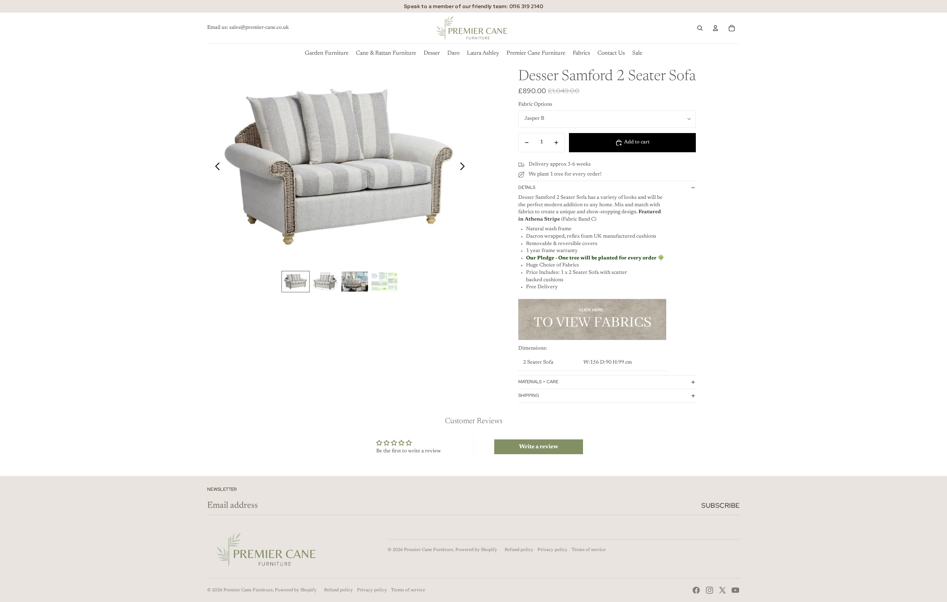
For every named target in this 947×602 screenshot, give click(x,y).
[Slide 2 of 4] (325, 282)
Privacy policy (552, 550)
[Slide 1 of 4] (295, 282)
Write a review (538, 447)
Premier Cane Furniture (428, 550)
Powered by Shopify (476, 550)
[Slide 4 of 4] (384, 282)
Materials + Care (538, 382)
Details (526, 187)
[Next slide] (464, 168)
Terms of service (589, 550)
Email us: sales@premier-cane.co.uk (248, 27)
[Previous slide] (215, 168)
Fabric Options (535, 104)
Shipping (528, 395)
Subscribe (720, 505)
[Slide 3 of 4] (354, 282)
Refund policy (519, 550)
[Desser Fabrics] (592, 319)
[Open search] (700, 28)
